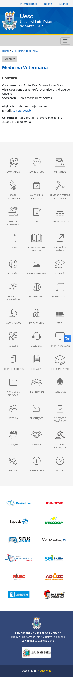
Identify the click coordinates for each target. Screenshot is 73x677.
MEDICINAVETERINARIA (24, 51)
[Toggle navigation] (65, 41)
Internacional (28, 3)
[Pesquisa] (30, 41)
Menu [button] (8, 59)
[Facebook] (9, 41)
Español (63, 3)
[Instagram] (4, 41)
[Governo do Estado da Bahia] (36, 652)
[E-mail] (20, 41)
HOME (5, 51)
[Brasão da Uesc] (9, 20)
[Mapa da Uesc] (25, 41)
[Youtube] (14, 41)
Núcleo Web (44, 670)
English (47, 3)
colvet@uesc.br (22, 110)
